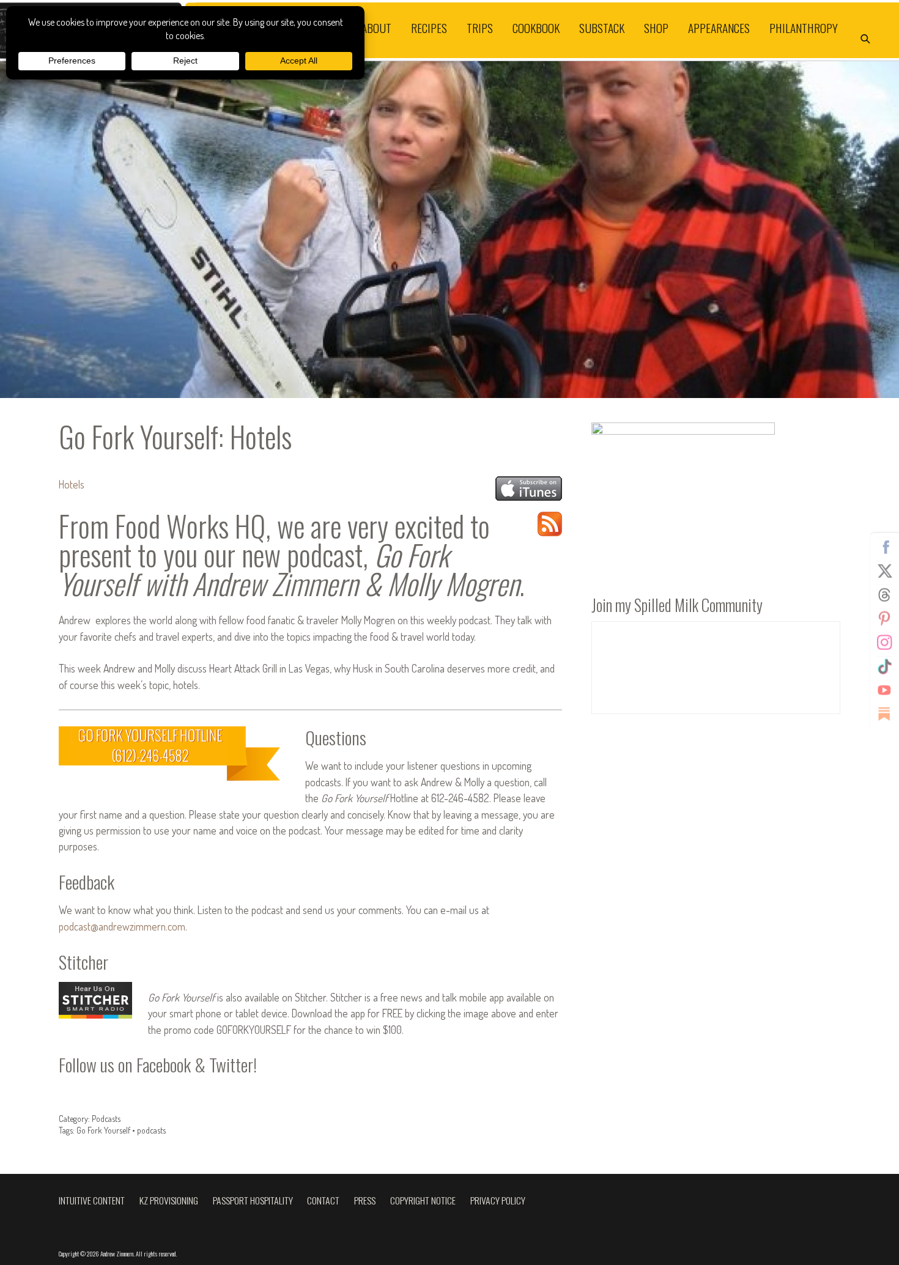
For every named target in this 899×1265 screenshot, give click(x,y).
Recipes (429, 28)
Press (365, 1200)
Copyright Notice (423, 1200)
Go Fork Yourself (103, 1130)
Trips (480, 28)
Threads (884, 594)
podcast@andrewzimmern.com (122, 926)
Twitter (884, 570)
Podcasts (106, 1118)
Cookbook (536, 28)
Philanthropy (803, 28)
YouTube (884, 689)
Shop (656, 28)
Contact (323, 1200)
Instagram (884, 642)
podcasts (151, 1130)
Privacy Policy (497, 1200)
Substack (601, 28)
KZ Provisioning (168, 1200)
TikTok (884, 666)
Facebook (884, 546)
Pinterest (884, 618)
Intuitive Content (92, 1200)
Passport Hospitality (253, 1200)
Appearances (719, 28)
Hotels (71, 484)
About (376, 28)
